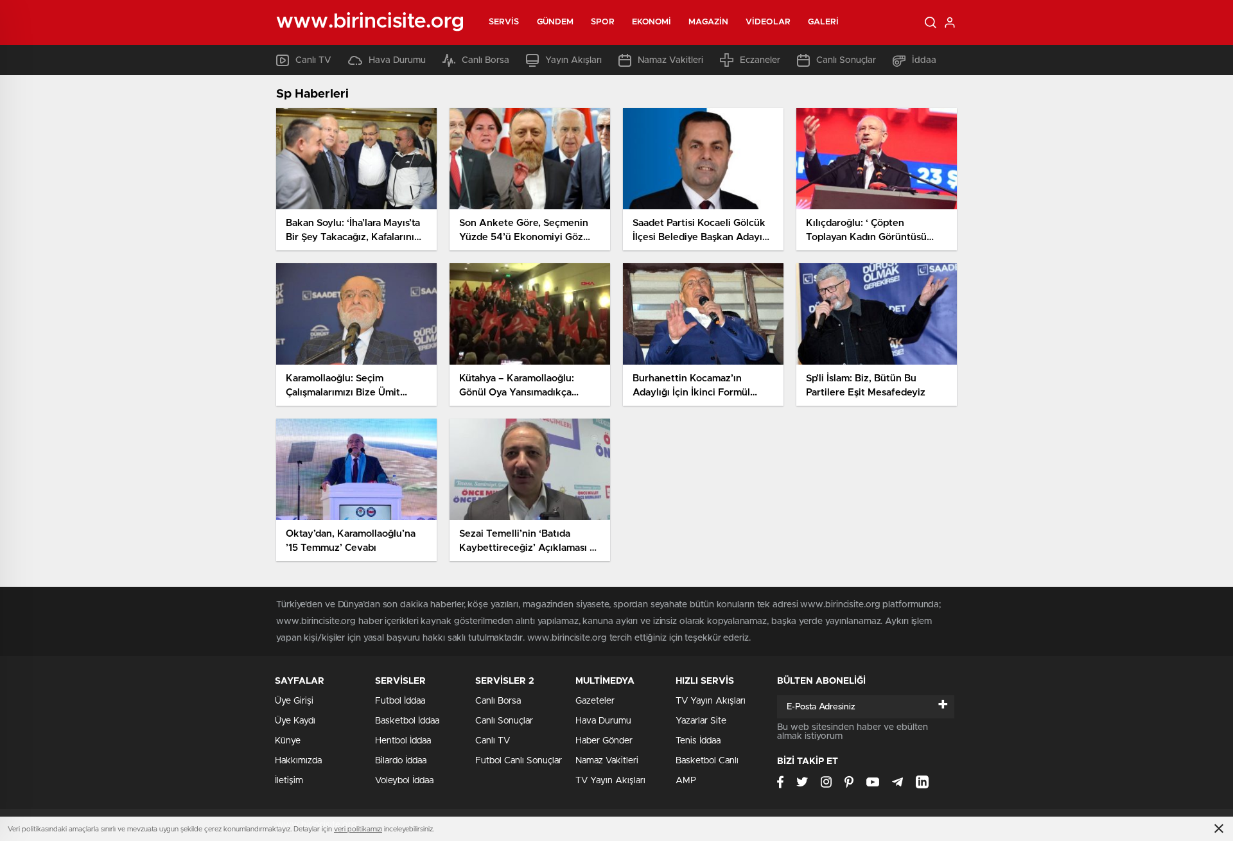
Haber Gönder (604, 740)
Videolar (768, 22)
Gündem (555, 22)
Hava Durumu (397, 60)
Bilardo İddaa (400, 760)
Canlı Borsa (485, 60)
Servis (504, 22)
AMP (686, 780)
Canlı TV (313, 60)
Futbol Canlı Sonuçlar (518, 760)
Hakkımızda (298, 760)
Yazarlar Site (701, 720)
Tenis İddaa (698, 740)
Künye (288, 740)
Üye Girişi (294, 701)
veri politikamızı (358, 829)
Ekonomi (652, 22)
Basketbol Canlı (707, 760)
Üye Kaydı (295, 720)
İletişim (289, 780)
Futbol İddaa (400, 701)
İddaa (924, 60)
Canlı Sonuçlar (846, 60)
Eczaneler (760, 60)
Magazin (708, 22)
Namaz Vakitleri (670, 60)
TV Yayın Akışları (610, 780)
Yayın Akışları (573, 60)
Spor (602, 22)
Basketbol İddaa (407, 720)
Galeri (823, 22)
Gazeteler (595, 701)
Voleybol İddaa (404, 780)
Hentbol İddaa (403, 740)
